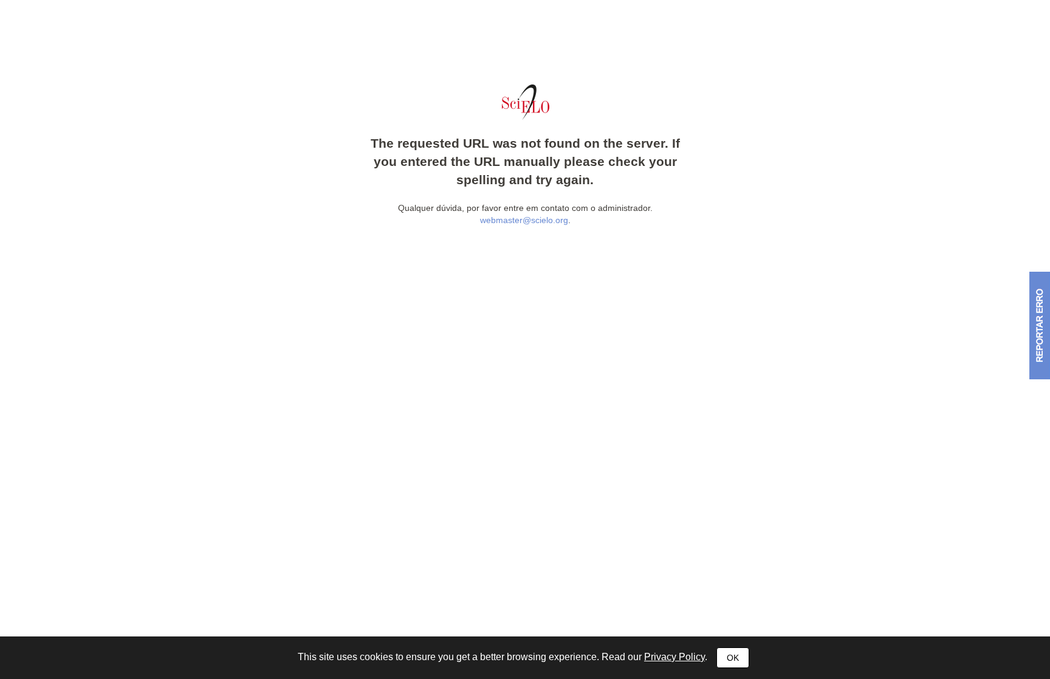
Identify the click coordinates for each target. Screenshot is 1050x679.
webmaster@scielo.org (524, 220)
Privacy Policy (674, 657)
